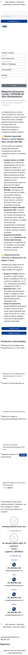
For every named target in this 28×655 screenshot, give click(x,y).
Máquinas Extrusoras (12, 100)
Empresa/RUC (7, 70)
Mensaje (4, 75)
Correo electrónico (8, 58)
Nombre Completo (8, 53)
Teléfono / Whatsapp (9, 64)
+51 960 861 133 (14, 612)
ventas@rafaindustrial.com (14, 526)
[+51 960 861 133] (14, 609)
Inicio (3, 100)
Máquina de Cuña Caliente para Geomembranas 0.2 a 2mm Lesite (14, 376)
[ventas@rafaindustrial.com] (14, 521)
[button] (14, 12)
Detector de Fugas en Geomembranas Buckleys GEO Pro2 (14, 447)
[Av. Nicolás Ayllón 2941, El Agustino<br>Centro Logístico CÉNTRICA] (14, 538)
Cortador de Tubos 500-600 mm (14, 411)
